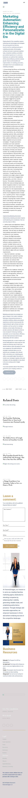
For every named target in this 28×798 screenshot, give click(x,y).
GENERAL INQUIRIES (8, 711)
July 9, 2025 (6, 479)
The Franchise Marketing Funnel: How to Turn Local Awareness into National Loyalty (14, 420)
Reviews (5, 752)
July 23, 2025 (7, 436)
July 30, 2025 (7, 416)
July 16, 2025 (7, 453)
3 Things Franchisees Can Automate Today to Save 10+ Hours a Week (12, 483)
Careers (4, 739)
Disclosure (5, 750)
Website (4, 761)
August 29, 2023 (8, 11)
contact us (9, 372)
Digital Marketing (7, 764)
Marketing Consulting (8, 766)
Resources (5, 747)
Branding (5, 758)
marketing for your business (11, 13)
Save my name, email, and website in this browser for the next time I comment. (13, 539)
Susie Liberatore (7, 742)
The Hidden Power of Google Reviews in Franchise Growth (13, 439)
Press (4, 744)
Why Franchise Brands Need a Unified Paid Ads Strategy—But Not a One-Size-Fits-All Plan (13, 457)
